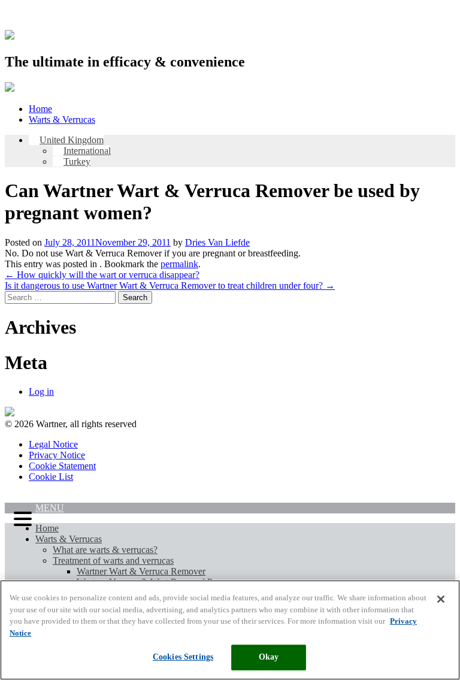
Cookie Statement (62, 466)
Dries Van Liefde (217, 242)
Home (40, 109)
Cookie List (51, 477)
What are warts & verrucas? (105, 550)
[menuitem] (66, 140)
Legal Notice (53, 444)
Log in (41, 391)
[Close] (441, 599)
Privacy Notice (57, 455)
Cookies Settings (183, 656)
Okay (269, 656)
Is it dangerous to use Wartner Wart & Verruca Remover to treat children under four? (170, 285)
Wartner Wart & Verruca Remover (141, 571)
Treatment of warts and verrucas (113, 560)
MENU (49, 508)
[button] (20, 520)
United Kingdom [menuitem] (72, 140)
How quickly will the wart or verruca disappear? (102, 275)
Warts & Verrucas (62, 119)
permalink (179, 264)
